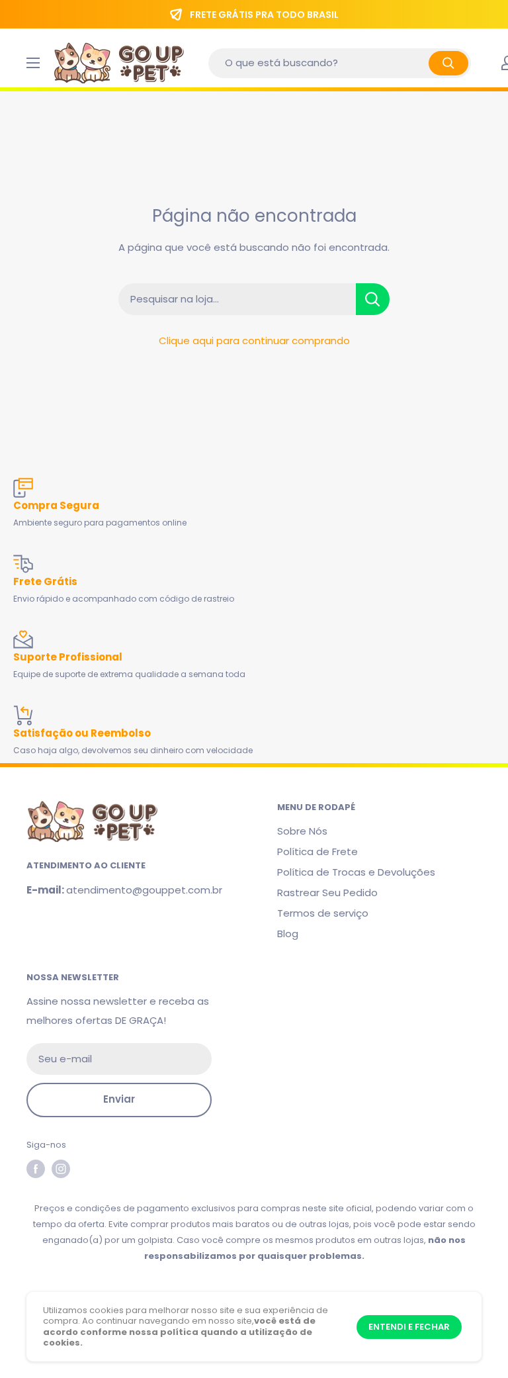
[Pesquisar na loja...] (373, 299)
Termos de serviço (322, 913)
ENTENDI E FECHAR (409, 1326)
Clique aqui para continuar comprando (254, 340)
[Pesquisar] (448, 63)
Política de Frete (317, 851)
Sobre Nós (302, 831)
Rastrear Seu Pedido (327, 892)
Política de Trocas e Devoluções (356, 872)
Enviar (119, 1099)
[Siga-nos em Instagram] (61, 1169)
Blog (287, 934)
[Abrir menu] (33, 63)
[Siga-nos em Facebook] (35, 1169)
